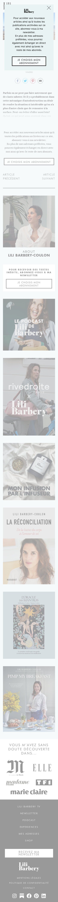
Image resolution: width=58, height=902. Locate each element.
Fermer (49, 8)
